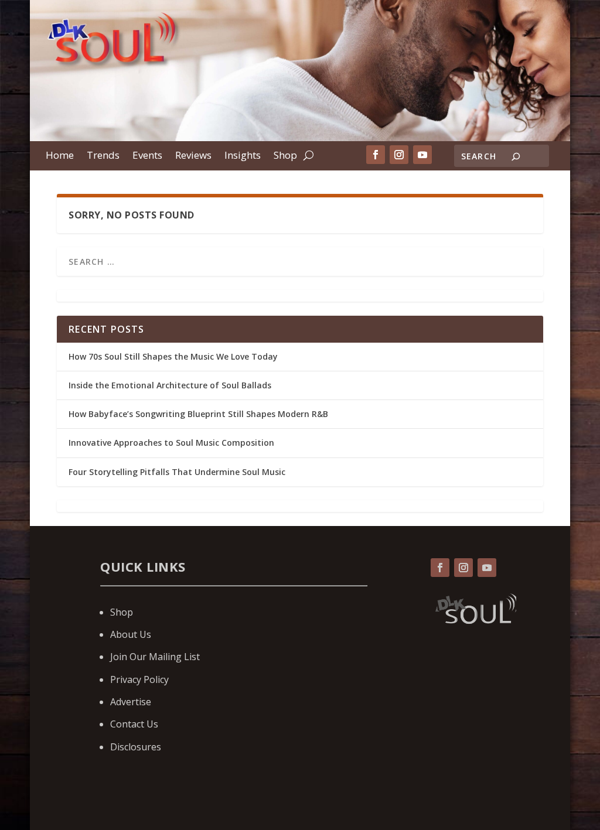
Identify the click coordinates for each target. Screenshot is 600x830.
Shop (285, 156)
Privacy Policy (139, 679)
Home (60, 156)
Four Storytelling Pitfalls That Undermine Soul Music (177, 471)
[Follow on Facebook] (375, 154)
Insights (242, 156)
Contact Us (134, 724)
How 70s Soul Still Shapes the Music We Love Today (173, 356)
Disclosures (135, 746)
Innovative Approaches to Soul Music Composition (171, 442)
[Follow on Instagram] (399, 154)
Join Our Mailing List (155, 656)
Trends (103, 156)
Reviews (193, 156)
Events (147, 156)
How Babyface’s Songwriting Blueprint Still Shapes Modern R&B (199, 413)
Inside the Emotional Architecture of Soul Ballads (170, 385)
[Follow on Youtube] (422, 154)
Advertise (130, 701)
